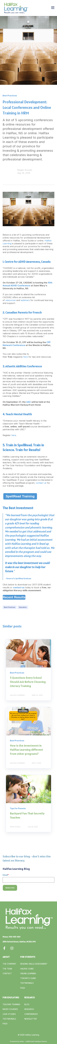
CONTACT (7, 973)
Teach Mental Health (19, 414)
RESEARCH (29, 1009)
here (25, 356)
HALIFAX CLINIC (27, 969)
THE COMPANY (9, 964)
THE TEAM (7, 969)
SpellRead (24, 445)
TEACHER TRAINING (11, 1004)
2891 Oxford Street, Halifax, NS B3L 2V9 (19, 941)
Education (23, 607)
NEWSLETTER (30, 1019)
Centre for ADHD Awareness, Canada (28, 261)
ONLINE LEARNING (28, 973)
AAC (28, 402)
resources (10, 300)
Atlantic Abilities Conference (23, 366)
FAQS (22, 988)
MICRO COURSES (10, 1009)
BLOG (26, 1004)
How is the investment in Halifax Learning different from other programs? (26, 750)
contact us (41, 483)
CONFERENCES (31, 1014)
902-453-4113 (14, 937)
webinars (25, 300)
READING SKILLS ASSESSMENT (33, 964)
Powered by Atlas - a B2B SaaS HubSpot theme (28, 1041)
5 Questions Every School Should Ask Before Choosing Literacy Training (28, 682)
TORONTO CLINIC (28, 978)
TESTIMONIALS (27, 983)
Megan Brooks (24, 170)
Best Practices (9, 607)
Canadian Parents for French (23, 312)
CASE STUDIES (9, 1014)
